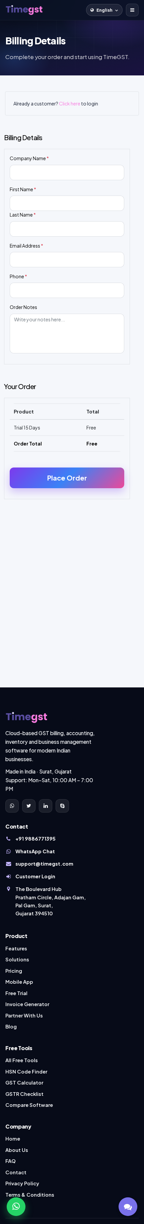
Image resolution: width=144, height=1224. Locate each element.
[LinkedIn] (45, 806)
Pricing (13, 971)
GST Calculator (24, 1083)
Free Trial (16, 993)
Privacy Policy (22, 1183)
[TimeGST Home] (24, 10)
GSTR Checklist (24, 1094)
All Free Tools (21, 1060)
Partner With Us (24, 1015)
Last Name (23, 215)
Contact (15, 1172)
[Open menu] (132, 10)
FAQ (10, 1161)
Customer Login (35, 876)
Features (16, 948)
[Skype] (62, 806)
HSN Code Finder (26, 1071)
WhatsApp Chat (35, 851)
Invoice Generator (27, 1004)
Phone (18, 276)
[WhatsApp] (12, 806)
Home (12, 1139)
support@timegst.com (44, 864)
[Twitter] (28, 806)
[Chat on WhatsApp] (16, 1206)
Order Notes (23, 307)
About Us (16, 1150)
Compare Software (29, 1105)
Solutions (17, 959)
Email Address (26, 246)
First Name (23, 189)
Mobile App (19, 982)
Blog (11, 1026)
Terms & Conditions (29, 1195)
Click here (69, 103)
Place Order (67, 478)
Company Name (29, 158)
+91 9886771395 (35, 839)
